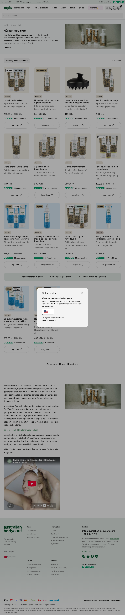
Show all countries (49, 321)
